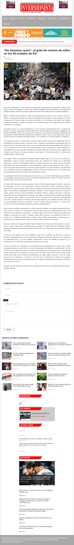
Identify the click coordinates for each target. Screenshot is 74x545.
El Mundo (32, 18)
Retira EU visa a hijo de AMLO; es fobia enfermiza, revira (59, 385)
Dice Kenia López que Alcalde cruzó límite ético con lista (23, 385)
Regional (13, 18)
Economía (52, 18)
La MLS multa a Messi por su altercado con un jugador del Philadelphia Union (36, 478)
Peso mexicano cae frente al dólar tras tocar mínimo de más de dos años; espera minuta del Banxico (59, 355)
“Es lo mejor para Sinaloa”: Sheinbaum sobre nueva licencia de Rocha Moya (24, 344)
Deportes (42, 18)
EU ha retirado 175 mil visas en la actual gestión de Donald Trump (24, 375)
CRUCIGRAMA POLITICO (40, 413)
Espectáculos (64, 18)
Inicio (5, 18)
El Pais (22, 18)
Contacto (6, 24)
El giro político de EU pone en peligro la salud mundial (35, 438)
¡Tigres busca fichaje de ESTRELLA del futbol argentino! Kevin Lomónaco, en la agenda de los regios (36, 444)
